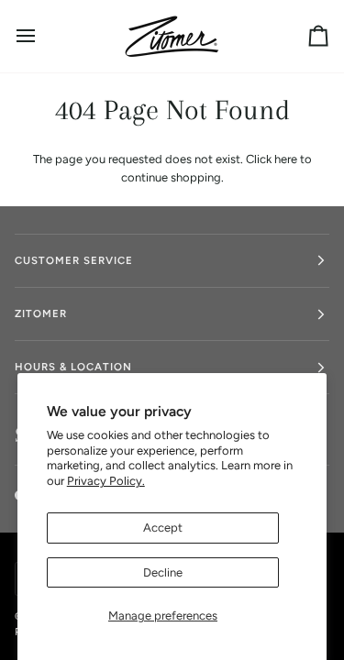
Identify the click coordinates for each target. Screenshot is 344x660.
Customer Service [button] (74, 260)
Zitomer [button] (41, 313)
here (285, 159)
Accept (163, 527)
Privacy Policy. (106, 481)
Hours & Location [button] (73, 366)
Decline (163, 572)
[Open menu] (42, 36)
